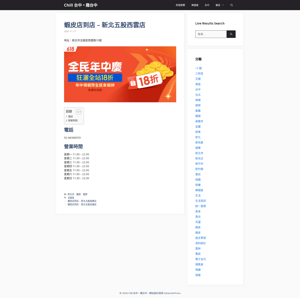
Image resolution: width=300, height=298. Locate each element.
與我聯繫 (180, 5)
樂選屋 (194, 5)
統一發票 (200, 206)
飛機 (198, 269)
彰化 (198, 137)
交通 (198, 79)
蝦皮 (218, 5)
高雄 (198, 275)
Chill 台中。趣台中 (81, 5)
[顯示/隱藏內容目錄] (77, 111)
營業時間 (73, 120)
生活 (198, 195)
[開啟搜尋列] (231, 5)
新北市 (71, 194)
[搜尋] (231, 34)
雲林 (198, 248)
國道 (198, 116)
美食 (198, 211)
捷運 (198, 148)
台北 (198, 95)
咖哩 (198, 100)
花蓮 (198, 222)
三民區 (199, 73)
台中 (207, 5)
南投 (198, 84)
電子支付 (200, 259)
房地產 (199, 142)
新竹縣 (199, 169)
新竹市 (199, 163)
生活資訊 (200, 201)
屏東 (198, 132)
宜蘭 (198, 126)
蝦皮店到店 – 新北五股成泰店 (82, 200)
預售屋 (199, 264)
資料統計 (200, 243)
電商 (85, 194)
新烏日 (199, 158)
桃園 (198, 179)
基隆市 (199, 121)
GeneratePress (172, 293)
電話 (70, 116)
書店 (198, 174)
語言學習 (200, 238)
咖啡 (198, 105)
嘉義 (198, 110)
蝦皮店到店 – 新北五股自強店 (82, 204)
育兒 (198, 216)
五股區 (71, 197)
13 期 (198, 68)
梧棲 (198, 185)
